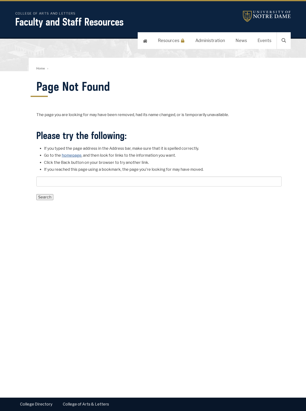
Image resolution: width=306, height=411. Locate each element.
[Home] (145, 40)
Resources (168, 40)
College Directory (36, 404)
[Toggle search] (284, 40)
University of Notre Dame (267, 16)
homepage (72, 155)
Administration (210, 40)
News (241, 40)
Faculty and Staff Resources (69, 21)
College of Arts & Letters (86, 404)
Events (264, 40)
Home (40, 68)
